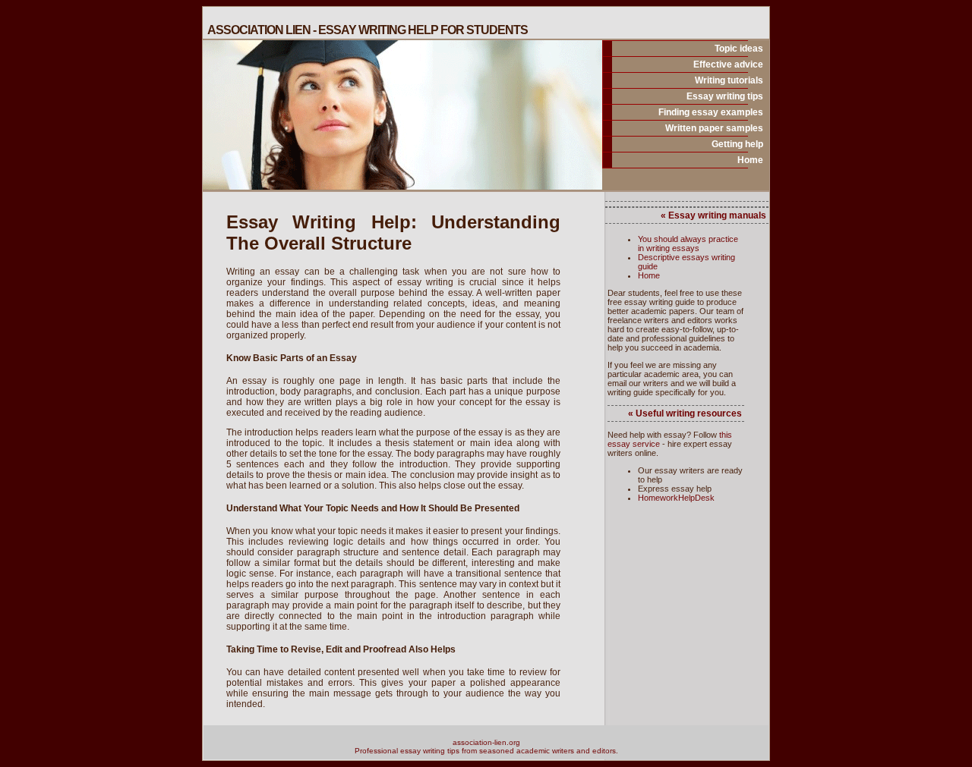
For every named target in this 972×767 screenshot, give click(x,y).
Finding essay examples (710, 112)
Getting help (737, 144)
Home (750, 160)
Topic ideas (739, 48)
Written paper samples (714, 128)
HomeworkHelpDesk (676, 497)
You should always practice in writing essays (688, 243)
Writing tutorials (729, 80)
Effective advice (728, 64)
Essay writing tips (724, 96)
